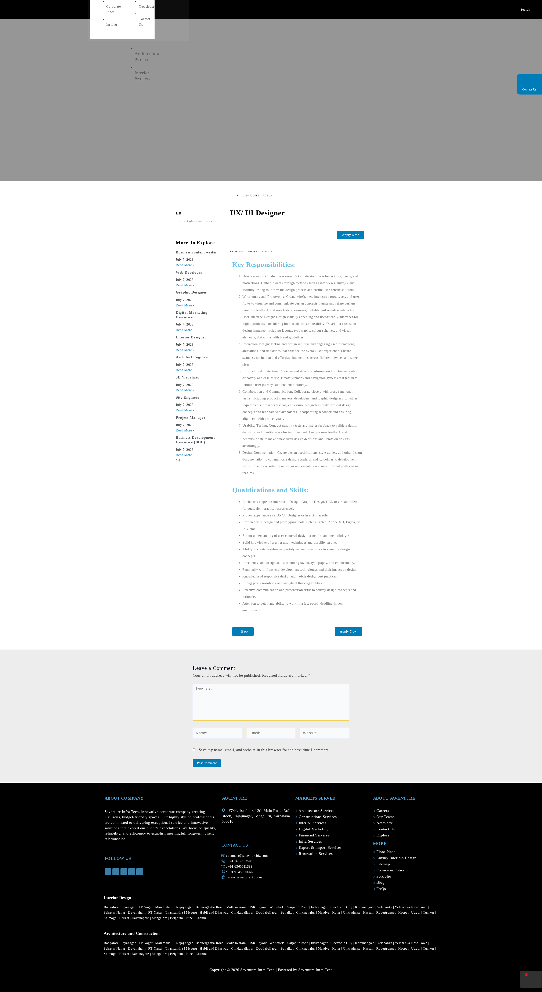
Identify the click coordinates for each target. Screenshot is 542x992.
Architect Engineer (192, 357)
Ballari (124, 918)
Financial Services (313, 835)
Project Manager (190, 417)
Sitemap (382, 864)
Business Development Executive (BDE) (195, 439)
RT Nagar (156, 912)
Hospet (403, 912)
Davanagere (141, 918)
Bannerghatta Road (210, 907)
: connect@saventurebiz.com (246, 855)
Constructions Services (317, 817)
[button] (236, 247)
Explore (382, 835)
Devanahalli (137, 912)
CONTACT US (234, 845)
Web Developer (189, 272)
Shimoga (111, 918)
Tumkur (429, 912)
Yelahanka (385, 907)
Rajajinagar (185, 907)
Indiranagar (320, 907)
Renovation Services (315, 853)
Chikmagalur (306, 912)
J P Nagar (145, 907)
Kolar (337, 912)
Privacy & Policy (390, 870)
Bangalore (112, 907)
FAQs (380, 888)
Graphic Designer (191, 292)
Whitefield (278, 907)
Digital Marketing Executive (191, 314)
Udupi (416, 912)
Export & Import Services (319, 847)
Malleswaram (236, 907)
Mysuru (192, 912)
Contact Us (529, 89)
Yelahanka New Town (411, 907)
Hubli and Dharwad (215, 912)
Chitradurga (352, 912)
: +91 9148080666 (239, 872)
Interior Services (311, 823)
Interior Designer (191, 337)
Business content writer (196, 252)
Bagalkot (288, 912)
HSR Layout (258, 907)
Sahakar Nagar (115, 912)
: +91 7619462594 (239, 861)
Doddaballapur (267, 912)
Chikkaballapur (242, 912)
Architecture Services (315, 810)
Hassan (369, 912)
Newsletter (384, 823)
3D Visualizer (187, 377)
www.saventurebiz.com (245, 877)
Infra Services (309, 841)
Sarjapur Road (298, 907)
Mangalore (160, 918)
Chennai (202, 918)
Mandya (324, 912)
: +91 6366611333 (238, 866)
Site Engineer (187, 397)
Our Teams (384, 817)
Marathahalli (164, 907)
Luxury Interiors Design (395, 858)
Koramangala (365, 907)
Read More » (185, 265)
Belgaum (177, 918)
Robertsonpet (386, 912)
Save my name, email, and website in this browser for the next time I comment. (264, 750)
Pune (190, 918)
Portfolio (383, 876)
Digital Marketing (312, 829)
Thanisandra (174, 912)
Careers (382, 810)
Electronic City (341, 907)
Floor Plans (385, 852)
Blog (379, 882)
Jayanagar (129, 907)
